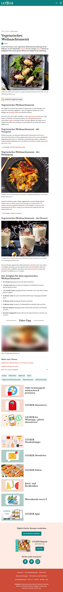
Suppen (11, 120)
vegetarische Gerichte (34, 116)
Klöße (16, 112)
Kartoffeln (12, 112)
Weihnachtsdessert (33, 269)
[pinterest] (31, 561)
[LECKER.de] (7, 3)
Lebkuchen (4, 269)
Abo (47, 579)
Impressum (20, 572)
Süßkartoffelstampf (7, 205)
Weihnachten (14, 31)
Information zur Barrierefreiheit (38, 576)
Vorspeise (23, 49)
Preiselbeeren (38, 205)
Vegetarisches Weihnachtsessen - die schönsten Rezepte (17, 363)
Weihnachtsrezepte (41, 380)
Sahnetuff (32, 267)
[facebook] (25, 561)
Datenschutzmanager (22, 576)
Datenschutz (42, 572)
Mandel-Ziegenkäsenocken (17, 147)
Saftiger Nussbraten (16, 213)
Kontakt (42, 579)
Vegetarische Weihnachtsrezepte (11, 380)
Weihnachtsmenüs (28, 380)
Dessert (39, 49)
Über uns (30, 579)
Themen (36, 579)
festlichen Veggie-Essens (18, 207)
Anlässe (7, 31)
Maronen (8, 203)
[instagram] (37, 561)
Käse (26, 118)
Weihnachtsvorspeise (35, 137)
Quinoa (18, 203)
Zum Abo (39, 549)
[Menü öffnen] (61, 3)
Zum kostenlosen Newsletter (31, 533)
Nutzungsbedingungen (31, 572)
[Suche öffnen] (56, 3)
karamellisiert (32, 141)
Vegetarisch (21, 376)
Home (3, 31)
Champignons (27, 203)
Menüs (29, 376)
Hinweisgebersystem (21, 579)
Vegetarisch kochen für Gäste (9, 366)
